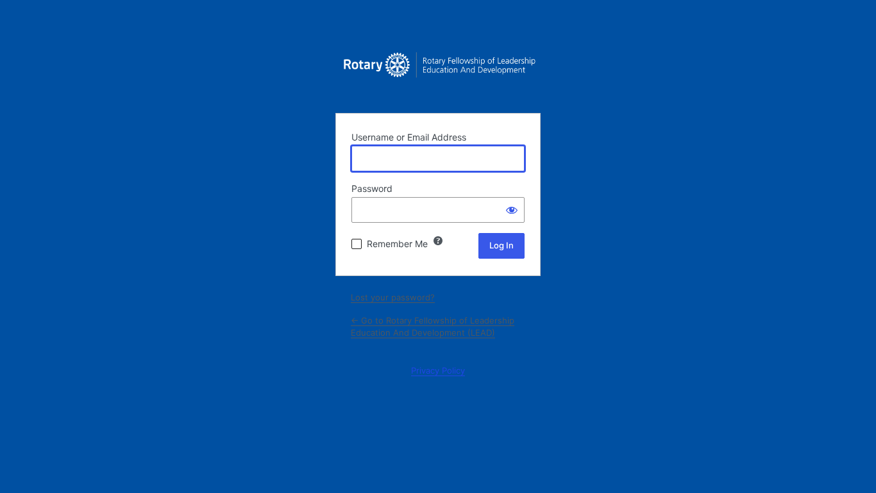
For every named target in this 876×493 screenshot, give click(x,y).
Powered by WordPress (438, 71)
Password (371, 188)
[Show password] (512, 210)
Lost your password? (393, 297)
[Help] (438, 240)
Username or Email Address (408, 137)
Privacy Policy (438, 370)
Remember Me (397, 243)
